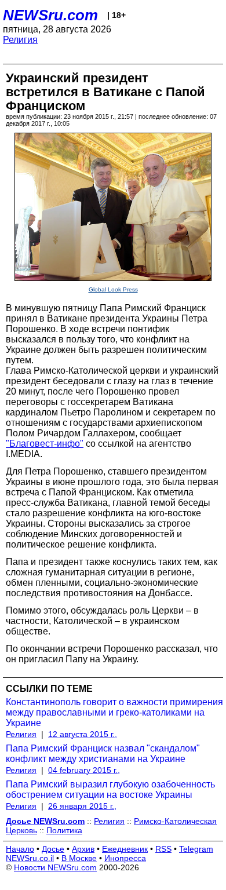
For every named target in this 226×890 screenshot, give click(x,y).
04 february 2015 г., (84, 770)
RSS (163, 848)
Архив (83, 848)
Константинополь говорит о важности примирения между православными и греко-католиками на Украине (114, 712)
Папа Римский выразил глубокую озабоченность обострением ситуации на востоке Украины (110, 789)
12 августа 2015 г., (82, 734)
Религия (20, 40)
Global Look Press (113, 289)
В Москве (79, 858)
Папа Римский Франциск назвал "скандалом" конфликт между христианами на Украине (103, 753)
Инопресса (125, 858)
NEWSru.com (50, 15)
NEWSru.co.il (30, 858)
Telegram (196, 848)
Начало (20, 848)
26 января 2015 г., (82, 806)
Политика (64, 830)
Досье (53, 848)
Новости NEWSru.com (55, 867)
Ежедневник (125, 848)
